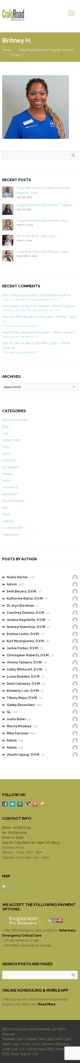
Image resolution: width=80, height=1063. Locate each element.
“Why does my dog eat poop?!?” (20, 326)
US (22, 1049)
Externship (9, 460)
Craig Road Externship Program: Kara (42, 220)
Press (6, 514)
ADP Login (63, 1039)
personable (9, 494)
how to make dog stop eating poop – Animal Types (37, 332)
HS (36, 1054)
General (7, 474)
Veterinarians (11, 534)
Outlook (30, 1039)
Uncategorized (12, 528)
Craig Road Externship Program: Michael (45, 50)
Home (6, 50)
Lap (15, 1049)
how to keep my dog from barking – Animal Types (36, 306)
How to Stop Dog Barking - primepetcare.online (34, 295)
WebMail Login (12, 1039)
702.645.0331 (21, 827)
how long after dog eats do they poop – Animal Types (39, 316)
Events (6, 453)
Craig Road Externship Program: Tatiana (44, 205)
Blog (5, 426)
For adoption (10, 467)
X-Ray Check (31, 1044)
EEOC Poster (55, 1049)
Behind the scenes (15, 420)
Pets (5, 507)
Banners (48, 1044)
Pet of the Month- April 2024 (36, 236)
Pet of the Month (13, 501)
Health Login (11, 1044)
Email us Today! (13, 837)
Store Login (46, 1039)
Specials (8, 521)
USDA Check (36, 1049)
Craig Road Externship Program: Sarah (43, 251)
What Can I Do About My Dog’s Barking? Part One (30, 299)
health (6, 480)
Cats (5, 433)
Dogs (5, 447)
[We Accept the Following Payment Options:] (40, 920)
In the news (10, 487)
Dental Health (11, 440)
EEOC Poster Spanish (16, 1054)
